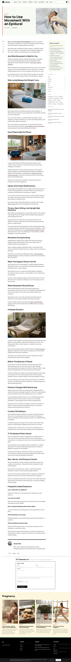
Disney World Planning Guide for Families (42, 647)
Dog (54, 648)
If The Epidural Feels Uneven (55, 66)
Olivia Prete (17, 543)
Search (21, 649)
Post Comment (21, 586)
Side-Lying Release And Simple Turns (57, 48)
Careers (54, 646)
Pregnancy (30, 2)
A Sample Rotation (53, 60)
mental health (60, 96)
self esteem (50, 100)
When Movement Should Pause (56, 58)
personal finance (50, 96)
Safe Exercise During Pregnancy (58, 627)
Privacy (21, 648)
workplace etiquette (51, 102)
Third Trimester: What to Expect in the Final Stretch (9, 627)
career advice (50, 98)
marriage (54, 100)
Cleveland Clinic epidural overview (34, 230)
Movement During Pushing (55, 55)
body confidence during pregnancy (34, 126)
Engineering (55, 653)
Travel (47, 2)
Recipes (35, 2)
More (51, 2)
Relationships (41, 2)
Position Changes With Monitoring (56, 63)
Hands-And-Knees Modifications (56, 51)
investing (61, 98)
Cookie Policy (29, 660)
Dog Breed (55, 649)
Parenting (25, 2)
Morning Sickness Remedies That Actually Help (26, 627)
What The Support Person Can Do (56, 57)
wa (3, 51)
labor (18, 553)
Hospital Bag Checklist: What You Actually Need (43, 627)
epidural (14, 553)
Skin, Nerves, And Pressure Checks (56, 68)
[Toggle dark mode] (67, 2)
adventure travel (56, 98)
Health (20, 2)
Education (55, 651)
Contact (21, 646)
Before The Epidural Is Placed (55, 61)
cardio (56, 102)
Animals (15, 2)
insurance (60, 102)
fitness (56, 96)
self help (58, 100)
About (21, 644)
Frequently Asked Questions (55, 69)
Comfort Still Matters (54, 65)
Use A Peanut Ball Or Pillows (55, 49)
